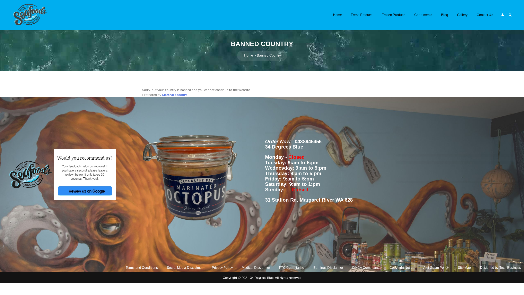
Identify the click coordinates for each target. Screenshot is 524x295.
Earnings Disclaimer (328, 267)
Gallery (462, 15)
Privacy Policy (222, 267)
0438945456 (308, 141)
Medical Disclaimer (256, 267)
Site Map (464, 267)
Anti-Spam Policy (436, 267)
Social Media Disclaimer (185, 267)
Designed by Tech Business (500, 267)
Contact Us (485, 15)
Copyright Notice (402, 267)
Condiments (423, 15)
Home (337, 15)
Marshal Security (174, 94)
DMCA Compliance (366, 267)
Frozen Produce (393, 15)
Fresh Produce (362, 15)
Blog (444, 15)
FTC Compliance (291, 267)
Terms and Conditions (142, 267)
